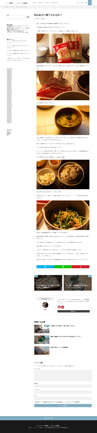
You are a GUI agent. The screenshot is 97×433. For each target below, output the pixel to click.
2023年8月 (9, 108)
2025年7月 (9, 83)
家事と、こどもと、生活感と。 (53, 425)
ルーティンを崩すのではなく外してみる (16, 41)
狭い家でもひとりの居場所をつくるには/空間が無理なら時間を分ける (18, 28)
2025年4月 (9, 87)
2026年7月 (9, 71)
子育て (8, 132)
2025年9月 (9, 81)
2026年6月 (9, 72)
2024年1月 (9, 102)
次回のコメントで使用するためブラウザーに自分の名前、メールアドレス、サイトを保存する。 (58, 401)
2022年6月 (9, 122)
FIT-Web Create (50, 427)
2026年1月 (9, 77)
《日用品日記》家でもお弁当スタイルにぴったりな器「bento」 (18, 26)
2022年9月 (9, 119)
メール (36, 389)
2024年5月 (9, 98)
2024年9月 (9, 94)
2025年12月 (9, 78)
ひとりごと (9, 131)
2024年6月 (9, 97)
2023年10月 (9, 106)
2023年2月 (9, 114)
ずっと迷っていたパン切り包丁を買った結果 (17, 32)
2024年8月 (9, 95)
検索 (8, 15)
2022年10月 (9, 118)
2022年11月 (9, 117)
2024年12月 (9, 91)
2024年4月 (9, 99)
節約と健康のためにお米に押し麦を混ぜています (66, 336)
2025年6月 (9, 84)
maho (8, 42)
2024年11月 (9, 92)
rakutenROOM (54, 2)
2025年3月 (9, 88)
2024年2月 (9, 101)
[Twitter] (45, 266)
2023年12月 (9, 103)
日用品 (8, 134)
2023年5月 (9, 111)
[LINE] (63, 266)
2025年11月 (9, 79)
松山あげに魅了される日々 (21, 7)
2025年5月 (9, 85)
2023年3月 (9, 113)
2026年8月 (9, 70)
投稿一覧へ (73, 311)
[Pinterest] (80, 266)
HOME (8, 7)
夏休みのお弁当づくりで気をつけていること (17, 30)
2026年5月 (9, 73)
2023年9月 (9, 107)
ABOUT (34, 2)
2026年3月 (9, 75)
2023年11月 (9, 104)
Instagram (40, 2)
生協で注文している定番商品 (59, 347)
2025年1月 (9, 90)
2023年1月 (9, 115)
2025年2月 (9, 89)
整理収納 (9, 133)
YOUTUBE (46, 2)
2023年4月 (9, 112)
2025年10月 (9, 80)
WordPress (65, 427)
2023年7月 (9, 109)
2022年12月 (9, 116)
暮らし (12, 7)
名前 (36, 383)
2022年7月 (9, 121)
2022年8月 (9, 120)
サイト (35, 395)
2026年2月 (9, 76)
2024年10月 (9, 93)
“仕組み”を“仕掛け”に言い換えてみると (63, 326)
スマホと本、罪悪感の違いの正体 (15, 50)
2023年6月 (9, 110)
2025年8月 (9, 82)
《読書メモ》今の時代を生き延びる (15, 31)
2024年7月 (9, 96)
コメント (37, 368)
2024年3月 (9, 100)
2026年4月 (9, 74)
